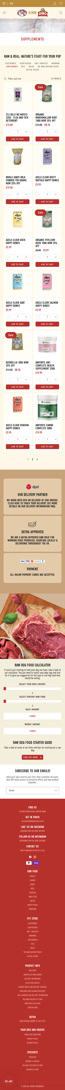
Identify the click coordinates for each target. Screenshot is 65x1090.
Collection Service (32, 983)
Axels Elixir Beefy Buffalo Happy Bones (47, 179)
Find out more (31, 757)
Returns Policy (32, 1043)
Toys (23, 66)
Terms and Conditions (32, 1034)
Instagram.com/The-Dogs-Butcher (32, 840)
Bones (32, 884)
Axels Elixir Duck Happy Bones (15, 242)
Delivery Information (32, 979)
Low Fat (32, 901)
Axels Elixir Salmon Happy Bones (47, 304)
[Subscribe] (55, 790)
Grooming (56, 63)
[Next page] (37, 458)
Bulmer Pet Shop (32, 1069)
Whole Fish (33, 896)
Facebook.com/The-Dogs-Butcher (32, 831)
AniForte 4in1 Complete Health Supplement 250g (45, 365)
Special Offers (32, 69)
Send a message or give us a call (32, 850)
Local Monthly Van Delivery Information (32, 995)
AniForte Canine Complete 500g (44, 427)
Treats (31, 66)
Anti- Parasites (41, 63)
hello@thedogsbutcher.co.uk (33, 821)
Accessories (10, 63)
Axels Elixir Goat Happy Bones (15, 304)
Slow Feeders (25, 63)
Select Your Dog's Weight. (32, 684)
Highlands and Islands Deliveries (32, 991)
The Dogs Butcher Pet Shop (32, 999)
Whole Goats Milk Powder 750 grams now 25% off (16, 180)
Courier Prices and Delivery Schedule (32, 987)
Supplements (12, 66)
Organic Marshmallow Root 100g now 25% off (46, 117)
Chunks (32, 880)
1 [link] (28, 459)
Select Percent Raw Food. (32, 696)
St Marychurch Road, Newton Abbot (32, 811)
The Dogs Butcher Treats (48, 66)
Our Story (32, 970)
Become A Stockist (32, 1061)
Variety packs (32, 905)
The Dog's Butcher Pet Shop (32, 1065)
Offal (32, 888)
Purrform (32, 909)
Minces (32, 876)
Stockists (32, 1057)
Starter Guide (33, 1007)
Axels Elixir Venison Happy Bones (17, 427)
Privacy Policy (32, 1038)
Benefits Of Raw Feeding (33, 974)
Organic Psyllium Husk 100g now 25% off (46, 243)
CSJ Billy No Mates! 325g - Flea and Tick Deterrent (17, 117)
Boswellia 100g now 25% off (17, 364)
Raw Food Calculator (32, 1003)
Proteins (32, 892)
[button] (61, 3)
